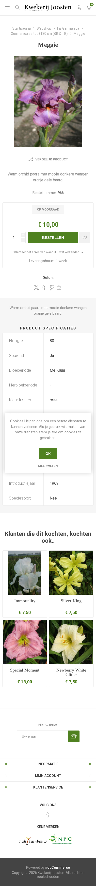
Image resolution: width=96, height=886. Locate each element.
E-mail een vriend (59, 287)
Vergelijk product (51, 159)
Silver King (71, 600)
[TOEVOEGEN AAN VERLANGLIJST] (84, 237)
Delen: (48, 277)
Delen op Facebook (44, 287)
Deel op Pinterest (51, 287)
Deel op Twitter (36, 287)
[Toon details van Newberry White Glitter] (71, 642)
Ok (48, 454)
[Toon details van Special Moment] (25, 642)
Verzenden (74, 736)
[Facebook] (48, 815)
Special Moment (24, 670)
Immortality (24, 600)
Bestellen (53, 237)
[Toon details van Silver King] (71, 573)
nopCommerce (57, 867)
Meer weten (48, 466)
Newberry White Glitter (71, 672)
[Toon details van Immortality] (25, 573)
